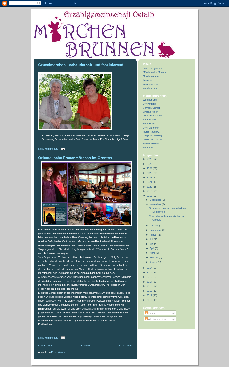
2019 (150, 191)
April (152, 248)
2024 (150, 168)
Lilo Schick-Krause (153, 115)
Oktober (154, 225)
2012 (150, 290)
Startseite (86, 345)
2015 (150, 277)
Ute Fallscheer (151, 127)
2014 (150, 281)
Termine (147, 80)
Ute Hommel (149, 103)
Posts (151, 313)
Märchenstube (151, 76)
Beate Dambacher (153, 139)
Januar (154, 262)
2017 (150, 267)
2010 (150, 300)
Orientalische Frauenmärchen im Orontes (75, 158)
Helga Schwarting (152, 135)
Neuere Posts (45, 345)
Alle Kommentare (157, 319)
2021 (150, 182)
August (154, 234)
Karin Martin (149, 119)
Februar (154, 257)
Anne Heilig (149, 123)
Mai (152, 244)
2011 (150, 295)
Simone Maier (150, 111)
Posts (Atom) (58, 352)
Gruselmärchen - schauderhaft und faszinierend (80, 65)
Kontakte (148, 147)
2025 (150, 163)
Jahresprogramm (152, 68)
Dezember (156, 199)
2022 (150, 177)
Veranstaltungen (151, 84)
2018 (150, 195)
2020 (150, 186)
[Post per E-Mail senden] (63, 148)
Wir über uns (150, 88)
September (156, 230)
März (153, 252)
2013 (150, 286)
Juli (152, 239)
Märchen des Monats (154, 72)
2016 (150, 272)
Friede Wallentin (151, 143)
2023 (150, 173)
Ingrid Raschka (151, 131)
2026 (150, 159)
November (156, 204)
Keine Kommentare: (49, 148)
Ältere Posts (125, 345)
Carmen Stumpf (151, 107)
